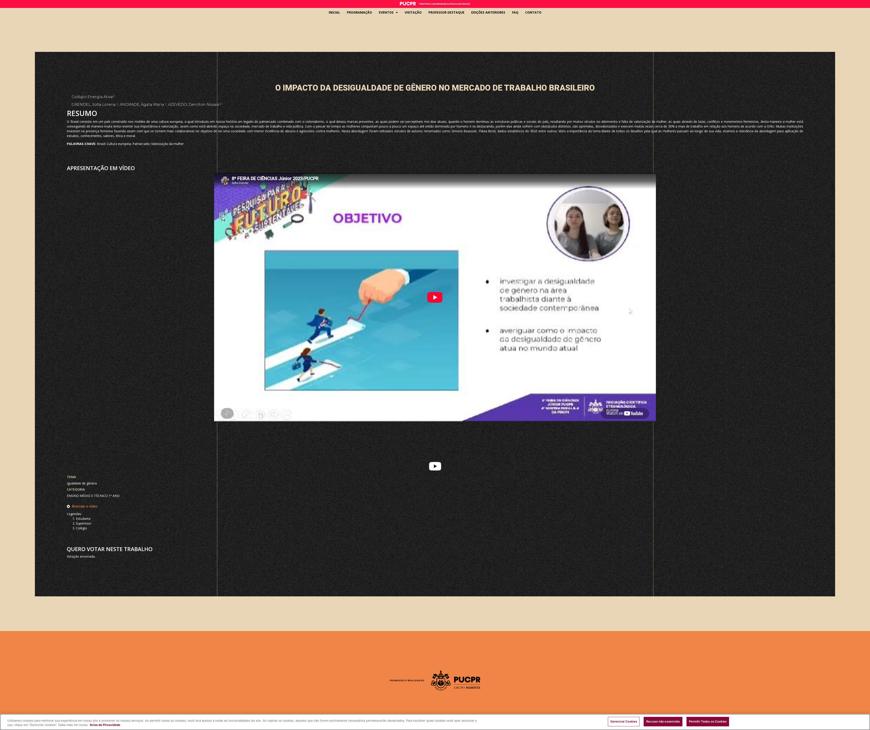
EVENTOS (386, 12)
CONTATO (533, 12)
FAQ (515, 12)
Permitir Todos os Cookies (708, 721)
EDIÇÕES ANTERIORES (488, 12)
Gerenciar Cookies (623, 721)
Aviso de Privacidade (105, 725)
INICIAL (334, 12)
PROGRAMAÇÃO (359, 12)
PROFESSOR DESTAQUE (446, 12)
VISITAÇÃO (413, 12)
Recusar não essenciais (663, 721)
